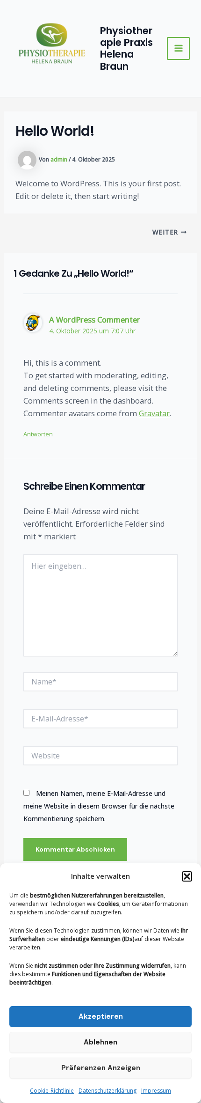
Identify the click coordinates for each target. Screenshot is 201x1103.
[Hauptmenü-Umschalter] (178, 48)
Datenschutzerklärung (107, 1091)
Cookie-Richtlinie (52, 1091)
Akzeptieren (101, 1016)
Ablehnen (100, 1042)
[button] (187, 876)
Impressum (156, 1091)
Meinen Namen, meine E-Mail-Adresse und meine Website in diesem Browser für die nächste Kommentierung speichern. (98, 806)
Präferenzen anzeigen (100, 1068)
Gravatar (154, 413)
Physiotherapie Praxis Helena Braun (126, 48)
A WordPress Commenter (94, 319)
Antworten (38, 434)
